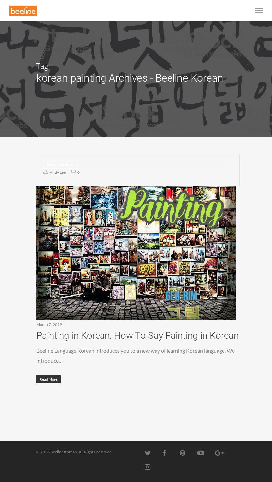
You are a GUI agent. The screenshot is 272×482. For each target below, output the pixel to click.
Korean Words (60, 164)
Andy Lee (57, 172)
